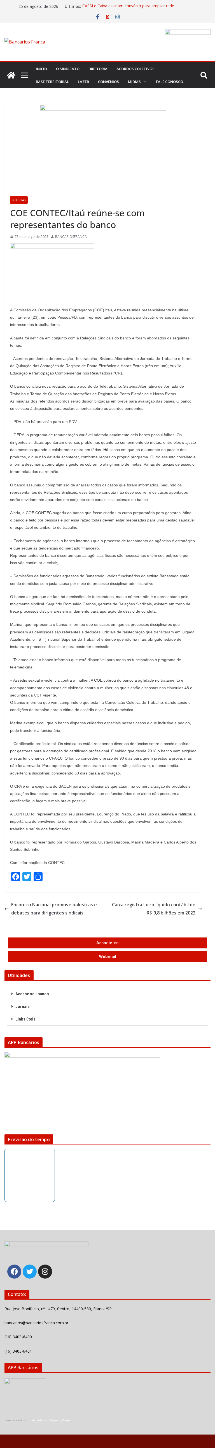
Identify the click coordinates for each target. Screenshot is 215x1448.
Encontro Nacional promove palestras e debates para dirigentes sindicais (54, 909)
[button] (144, 81)
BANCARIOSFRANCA (71, 236)
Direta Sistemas (37, 1420)
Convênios (108, 81)
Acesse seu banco (32, 994)
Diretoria (98, 68)
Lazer (83, 81)
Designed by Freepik (59, 1420)
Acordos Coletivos (135, 68)
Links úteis (25, 1019)
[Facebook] (14, 1272)
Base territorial (52, 81)
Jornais (22, 1006)
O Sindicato (68, 68)
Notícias (18, 200)
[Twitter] (30, 1272)
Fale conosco (169, 81)
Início (41, 68)
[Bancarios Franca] (11, 75)
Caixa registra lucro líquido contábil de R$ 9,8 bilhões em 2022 (153, 909)
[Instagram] (45, 1272)
